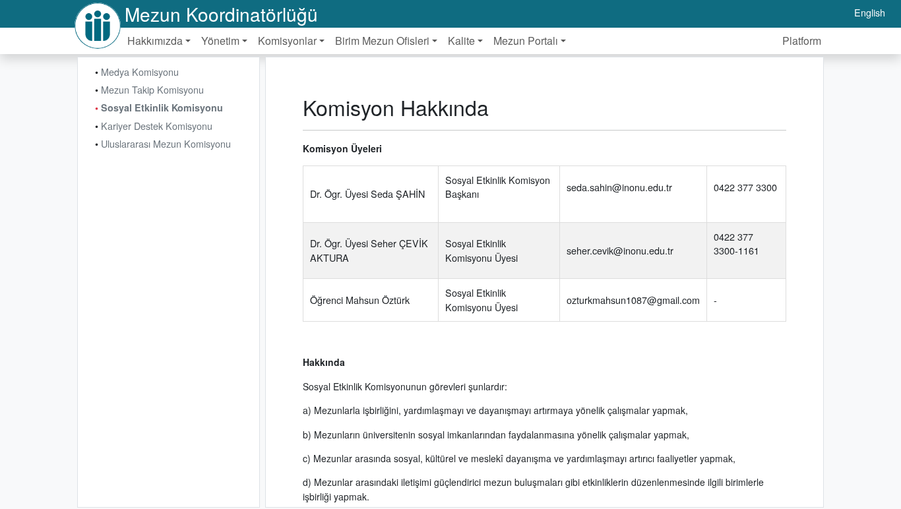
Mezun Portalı (525, 40)
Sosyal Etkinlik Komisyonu (162, 107)
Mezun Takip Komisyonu (152, 89)
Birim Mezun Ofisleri (382, 40)
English (869, 12)
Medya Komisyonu (140, 71)
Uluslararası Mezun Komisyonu (166, 143)
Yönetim (220, 40)
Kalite (461, 40)
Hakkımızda (155, 40)
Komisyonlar (287, 40)
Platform (801, 40)
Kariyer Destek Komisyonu (156, 126)
